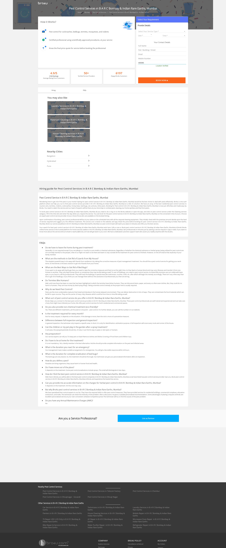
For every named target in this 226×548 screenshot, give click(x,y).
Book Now (161, 80)
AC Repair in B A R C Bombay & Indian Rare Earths (105, 520)
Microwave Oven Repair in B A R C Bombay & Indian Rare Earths (151, 520)
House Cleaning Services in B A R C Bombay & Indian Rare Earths (106, 514)
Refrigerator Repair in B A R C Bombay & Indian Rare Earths (152, 526)
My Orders (161, 544)
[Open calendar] (151, 35)
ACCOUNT (162, 540)
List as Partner (148, 418)
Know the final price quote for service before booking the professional (77, 48)
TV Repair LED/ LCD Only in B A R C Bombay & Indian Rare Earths (61, 520)
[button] (162, 19)
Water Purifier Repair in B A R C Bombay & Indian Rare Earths (105, 526)
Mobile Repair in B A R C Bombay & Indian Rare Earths (152, 514)
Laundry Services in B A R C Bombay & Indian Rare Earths (151, 508)
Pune (49, 166)
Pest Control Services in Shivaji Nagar (103, 497)
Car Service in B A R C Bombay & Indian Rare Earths (61, 508)
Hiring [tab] (53, 90)
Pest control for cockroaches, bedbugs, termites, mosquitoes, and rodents (79, 32)
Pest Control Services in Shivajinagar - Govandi (61, 497)
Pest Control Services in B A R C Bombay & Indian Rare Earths (60, 492)
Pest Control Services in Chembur (146, 491)
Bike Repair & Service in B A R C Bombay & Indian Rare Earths (60, 526)
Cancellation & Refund (135, 544)
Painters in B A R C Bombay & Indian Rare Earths (62, 513)
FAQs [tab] (84, 90)
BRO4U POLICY (134, 540)
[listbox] (162, 31)
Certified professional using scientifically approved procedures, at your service (80, 40)
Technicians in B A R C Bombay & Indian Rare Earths (106, 508)
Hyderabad (51, 161)
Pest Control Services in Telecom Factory (104, 491)
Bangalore (51, 156)
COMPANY (103, 540)
